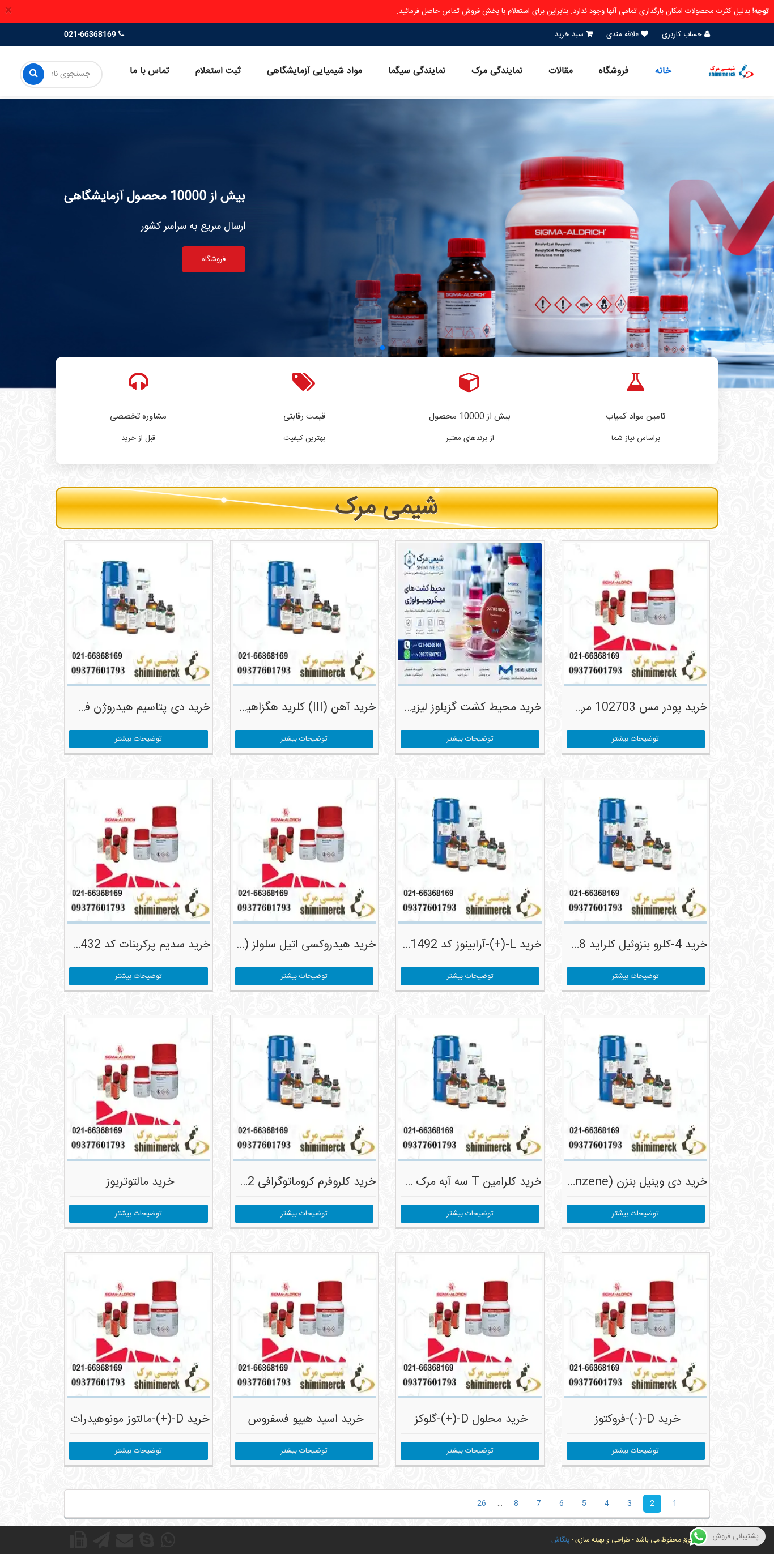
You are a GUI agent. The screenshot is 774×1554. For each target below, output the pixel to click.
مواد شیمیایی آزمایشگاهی (314, 71)
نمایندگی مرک (496, 71)
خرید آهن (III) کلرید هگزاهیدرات (300, 707)
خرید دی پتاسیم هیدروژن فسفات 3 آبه (121, 707)
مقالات (560, 71)
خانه (663, 71)
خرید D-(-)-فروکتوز (637, 1419)
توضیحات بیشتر (635, 739)
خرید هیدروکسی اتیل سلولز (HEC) (296, 945)
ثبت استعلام (218, 71)
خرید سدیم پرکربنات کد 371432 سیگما (119, 945)
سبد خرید (570, 34)
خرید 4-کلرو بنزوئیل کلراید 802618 (626, 945)
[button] (391, 347)
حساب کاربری (683, 34)
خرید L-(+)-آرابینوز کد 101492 (469, 945)
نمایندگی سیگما (416, 71)
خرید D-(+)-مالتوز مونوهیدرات (139, 1419)
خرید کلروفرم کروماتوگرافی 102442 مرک (283, 1182)
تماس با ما (149, 71)
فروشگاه (614, 71)
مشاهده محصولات (279, 259)
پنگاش (560, 1540)
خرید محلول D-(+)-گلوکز (471, 1419)
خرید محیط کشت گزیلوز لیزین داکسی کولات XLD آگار (417, 707)
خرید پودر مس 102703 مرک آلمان (626, 707)
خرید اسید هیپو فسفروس (305, 1419)
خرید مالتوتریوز (140, 1182)
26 (481, 1503)
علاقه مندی (623, 34)
